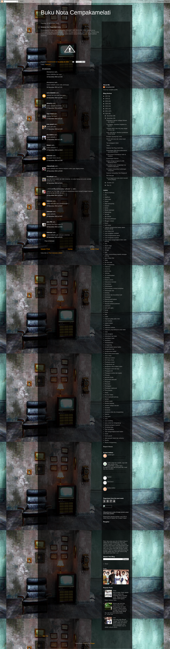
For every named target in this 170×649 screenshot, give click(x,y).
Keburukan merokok (110, 282)
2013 (106, 106)
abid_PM (49, 222)
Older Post (94, 249)
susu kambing (109, 421)
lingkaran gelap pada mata (112, 318)
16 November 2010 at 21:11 (54, 87)
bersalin (107, 214)
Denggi (107, 250)
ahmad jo (49, 103)
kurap (106, 310)
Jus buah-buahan (110, 275)
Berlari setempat (109, 210)
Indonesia (107, 266)
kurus (106, 312)
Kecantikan (108, 284)
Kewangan (108, 297)
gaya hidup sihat (109, 258)
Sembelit (107, 407)
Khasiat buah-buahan (111, 299)
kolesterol (107, 306)
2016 (106, 98)
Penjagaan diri (109, 371)
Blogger (92, 643)
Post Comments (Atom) (55, 253)
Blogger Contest (109, 221)
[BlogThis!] (79, 62)
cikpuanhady (50, 166)
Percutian (107, 384)
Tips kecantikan (109, 429)
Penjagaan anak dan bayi (112, 368)
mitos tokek (108, 355)
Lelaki (106, 316)
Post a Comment (49, 241)
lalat (106, 314)
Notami (49, 145)
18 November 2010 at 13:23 (54, 183)
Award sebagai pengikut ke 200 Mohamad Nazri (115, 161)
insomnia (107, 269)
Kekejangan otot (109, 290)
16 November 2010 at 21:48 (54, 97)
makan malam (109, 323)
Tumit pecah (108, 436)
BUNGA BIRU (111, 488)
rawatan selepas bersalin (112, 405)
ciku (106, 243)
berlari (106, 208)
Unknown (49, 155)
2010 (106, 113)
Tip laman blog (109, 427)
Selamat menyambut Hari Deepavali (116, 173)
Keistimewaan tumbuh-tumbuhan (114, 288)
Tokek (108, 145)
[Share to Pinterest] (84, 62)
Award (106, 201)
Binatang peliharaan (110, 218)
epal (106, 252)
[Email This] (77, 62)
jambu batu (108, 271)
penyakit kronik (109, 377)
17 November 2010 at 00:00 (54, 108)
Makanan (107, 325)
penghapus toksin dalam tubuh (113, 366)
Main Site (45, 636)
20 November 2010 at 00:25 (54, 237)
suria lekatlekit (51, 93)
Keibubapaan (108, 286)
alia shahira (50, 134)
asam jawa (108, 199)
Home (70, 249)
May (108, 185)
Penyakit (107, 375)
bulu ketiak (108, 225)
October (109, 182)
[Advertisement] (116, 52)
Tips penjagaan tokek (112, 143)
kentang (107, 292)
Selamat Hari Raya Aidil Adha (114, 148)
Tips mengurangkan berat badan (114, 431)
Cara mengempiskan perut (112, 235)
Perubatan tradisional (111, 388)
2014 (106, 103)
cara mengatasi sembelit (112, 233)
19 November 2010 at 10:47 (54, 206)
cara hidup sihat (109, 231)
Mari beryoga (110, 175)
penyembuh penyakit (111, 379)
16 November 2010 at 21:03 (54, 77)
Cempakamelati (110, 87)
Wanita (107, 440)
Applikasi (107, 197)
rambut (107, 399)
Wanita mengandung (110, 442)
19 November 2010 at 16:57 (54, 216)
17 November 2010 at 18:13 (54, 150)
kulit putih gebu (109, 308)
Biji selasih (108, 216)
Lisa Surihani (108, 321)
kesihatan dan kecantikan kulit (113, 295)
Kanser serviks (109, 280)
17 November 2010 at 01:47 (54, 118)
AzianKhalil (50, 176)
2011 (106, 111)
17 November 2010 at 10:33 (54, 129)
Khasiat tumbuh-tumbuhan (112, 303)
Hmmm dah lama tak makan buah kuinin (119, 604)
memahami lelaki (109, 338)
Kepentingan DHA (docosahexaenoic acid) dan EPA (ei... (116, 151)
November (110, 118)
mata (106, 332)
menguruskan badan (110, 351)
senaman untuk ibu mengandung (114, 412)
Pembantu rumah (110, 362)
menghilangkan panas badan (113, 347)
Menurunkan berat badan (112, 353)
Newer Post (45, 249)
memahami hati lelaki (111, 336)
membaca (107, 340)
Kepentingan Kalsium (112, 158)
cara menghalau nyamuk (112, 237)
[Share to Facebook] (82, 62)
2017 (106, 96)
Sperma (107, 414)
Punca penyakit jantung (111, 397)
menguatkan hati (109, 349)
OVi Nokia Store (109, 360)
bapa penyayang (109, 203)
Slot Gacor (110, 481)
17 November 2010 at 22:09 (54, 160)
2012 (106, 108)
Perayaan (48, 64)
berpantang (108, 212)
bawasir (107, 205)
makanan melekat (110, 327)
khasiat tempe (109, 301)
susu (106, 418)
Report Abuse (108, 446)
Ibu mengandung (109, 264)
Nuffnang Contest (110, 358)
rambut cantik (109, 401)
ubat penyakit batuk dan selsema (114, 438)
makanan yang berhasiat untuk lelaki (115, 329)
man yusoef (50, 124)
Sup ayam (108, 416)
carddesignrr (110, 454)
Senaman (107, 410)
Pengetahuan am (109, 364)
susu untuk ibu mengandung (113, 423)
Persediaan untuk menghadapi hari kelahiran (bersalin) (116, 165)
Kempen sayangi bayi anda (114, 136)
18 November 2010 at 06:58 (54, 171)
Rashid (109, 477)
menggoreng (108, 345)
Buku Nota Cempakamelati (76, 12)
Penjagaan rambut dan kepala (113, 373)
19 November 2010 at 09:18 (54, 195)
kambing (107, 277)
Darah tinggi (108, 245)
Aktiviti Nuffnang (109, 192)
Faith (105, 569)
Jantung (107, 273)
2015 (106, 101)
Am (106, 195)
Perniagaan (108, 386)
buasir (106, 223)
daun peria (108, 248)
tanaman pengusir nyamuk (112, 425)
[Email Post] (73, 62)
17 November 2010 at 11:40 (54, 139)
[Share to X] (80, 62)
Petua (106, 392)
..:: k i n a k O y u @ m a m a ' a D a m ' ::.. (59, 189)
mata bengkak (109, 334)
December (110, 116)
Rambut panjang (109, 403)
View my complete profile (110, 89)
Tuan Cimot (50, 113)
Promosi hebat (109, 394)
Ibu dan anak (108, 262)
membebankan (109, 342)
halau (106, 260)
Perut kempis (108, 390)
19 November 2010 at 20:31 (54, 227)
